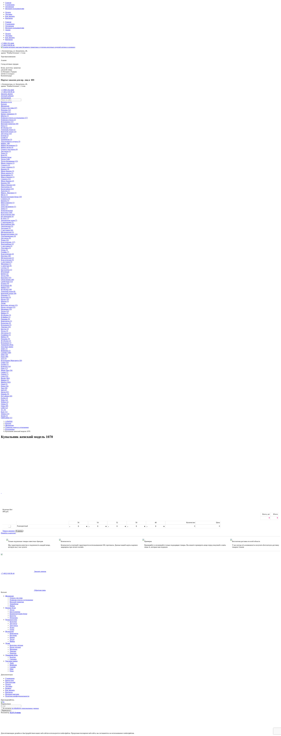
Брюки (12, 637)
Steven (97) (5, 392)
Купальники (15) (7, 122)
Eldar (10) (4, 355)
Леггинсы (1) (6, 151)
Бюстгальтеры (15, 612)
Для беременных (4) (8, 236)
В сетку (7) (5, 218)
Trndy (12, 663)
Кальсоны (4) (6, 323)
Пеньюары (14, 618)
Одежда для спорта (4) (9, 149)
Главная (8, 3)
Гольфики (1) (6, 335)
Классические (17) (8, 242)
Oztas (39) (4, 406)
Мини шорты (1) (7, 173)
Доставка (8, 14)
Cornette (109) (6, 353)
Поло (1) (4, 126)
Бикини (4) (5, 169)
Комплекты (14, 633)
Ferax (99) (4, 356)
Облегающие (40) (7, 280)
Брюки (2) (4, 274)
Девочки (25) (6, 327)
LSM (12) (4, 408)
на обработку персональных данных (25, 708)
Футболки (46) (6, 289)
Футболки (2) (6, 341)
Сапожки (13, 659)
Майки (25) (5, 287)
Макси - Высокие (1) (8, 193)
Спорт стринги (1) (8, 167)
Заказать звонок (7, 94)
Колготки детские (16, 645)
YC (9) (3, 410)
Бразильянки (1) (7, 175)
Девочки (13, 651)
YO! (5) (3, 358)
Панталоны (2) (6, 187)
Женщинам (5, 106)
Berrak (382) (5, 378)
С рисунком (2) (6, 246)
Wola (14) (4, 400)
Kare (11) (4, 412)
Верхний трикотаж (17, 602)
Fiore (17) (4, 368)
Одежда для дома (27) (9, 108)
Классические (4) (7, 254)
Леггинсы (13, 624)
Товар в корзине (9, 531)
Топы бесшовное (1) (8, 207)
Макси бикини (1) (7, 177)
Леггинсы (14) (6, 134)
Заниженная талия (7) (9, 220)
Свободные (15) (7, 281)
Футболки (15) (6, 128)
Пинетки (13, 653)
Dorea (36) (4, 386)
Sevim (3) (4, 416)
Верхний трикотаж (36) (9, 124)
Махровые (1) (6, 264)
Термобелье (14, 604)
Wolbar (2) (4, 402)
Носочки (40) (6, 256)
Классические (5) (7, 260)
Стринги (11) (6, 179)
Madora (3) (5, 380)
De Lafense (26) (6, 396)
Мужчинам (5, 272)
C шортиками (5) (7, 222)
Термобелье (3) (6, 139)
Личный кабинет (7, 96)
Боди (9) (4, 155)
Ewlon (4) (4, 398)
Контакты (9, 18)
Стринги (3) (5, 199)
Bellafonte (13, 665)
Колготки (13, 622)
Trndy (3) (4, 349)
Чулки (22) (5, 240)
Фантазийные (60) (7, 224)
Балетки (13, 657)
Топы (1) (4, 208)
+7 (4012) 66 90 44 (7, 45)
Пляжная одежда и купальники (21, 600)
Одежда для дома (16, 598)
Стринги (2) (5, 165)
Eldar (11, 669)
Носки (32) (5, 299)
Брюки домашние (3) (8, 114)
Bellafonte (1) (5, 351)
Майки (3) (4, 313)
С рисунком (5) (6, 262)
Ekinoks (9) (5, 394)
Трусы (12, 610)
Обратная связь (40, 590)
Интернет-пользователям (14, 9)
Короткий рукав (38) (8, 293)
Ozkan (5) (4, 404)
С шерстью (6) (6, 266)
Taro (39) (4, 388)
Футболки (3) (6, 315)
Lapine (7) (4, 372)
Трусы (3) (4, 331)
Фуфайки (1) (5, 317)
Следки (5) (5, 268)
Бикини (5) (5, 201)
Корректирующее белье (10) (11, 197)
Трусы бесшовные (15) (9, 161)
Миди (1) (4, 195)
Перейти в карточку (8, 533)
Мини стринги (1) (7, 163)
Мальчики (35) (6, 309)
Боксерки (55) (6, 278)
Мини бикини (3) (7, 171)
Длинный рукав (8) (8, 291)
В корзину (19, 531)
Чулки (12, 627)
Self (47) (4, 390)
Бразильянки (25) (7, 189)
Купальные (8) (6, 285)
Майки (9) (4, 337)
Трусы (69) (5, 276)
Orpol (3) (4, 384)
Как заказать (10, 16)
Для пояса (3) (6, 248)
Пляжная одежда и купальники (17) (14, 118)
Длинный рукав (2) (8, 130)
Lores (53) (4, 376)
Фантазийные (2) (7, 244)
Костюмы (13, 635)
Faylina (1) (4, 364)
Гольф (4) (4, 137)
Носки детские (15, 647)
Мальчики (13, 649)
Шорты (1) (5, 116)
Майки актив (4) (7, 147)
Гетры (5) (4, 250)
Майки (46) (5, 143)
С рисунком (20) (7, 230)
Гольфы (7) (5, 252)
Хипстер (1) (5, 191)
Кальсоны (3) (6, 297)
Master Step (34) (6, 370)
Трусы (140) (5, 159)
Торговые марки (7, 347)
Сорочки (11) (6, 112)
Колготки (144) (6, 212)
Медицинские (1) (7, 258)
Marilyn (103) (6, 382)
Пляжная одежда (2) (8, 120)
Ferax (12, 671)
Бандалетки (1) (6, 270)
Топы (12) (4, 205)
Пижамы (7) (5, 295)
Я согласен (21, 708)
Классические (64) (8, 214)
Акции (7, 30)
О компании (9, 5)
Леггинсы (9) (6, 238)
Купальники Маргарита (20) (11, 360)
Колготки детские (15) (9, 305)
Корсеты (13, 616)
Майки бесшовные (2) (9, 145)
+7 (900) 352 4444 (7, 43)
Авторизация (6, 98)
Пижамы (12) (6, 110)
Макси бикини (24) (8, 185)
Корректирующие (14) (9, 234)
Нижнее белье (6, 157)
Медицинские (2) (7, 232)
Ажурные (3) (6, 228)
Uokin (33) (5, 362)
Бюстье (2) (5, 329)
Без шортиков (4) (7, 216)
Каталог (4, 104)
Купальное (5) (6, 325)
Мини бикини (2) (7, 181)
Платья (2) (5, 135)
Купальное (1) (6, 343)
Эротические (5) (7, 226)
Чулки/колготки (7, 210)
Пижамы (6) (5, 319)
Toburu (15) (5, 414)
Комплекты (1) (6, 321)
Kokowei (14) (6, 366)
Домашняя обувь (7, 345)
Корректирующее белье (18, 614)
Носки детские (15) (8, 307)
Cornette (13, 667)
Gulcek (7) (4, 374)
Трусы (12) (5, 311)
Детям (3, 303)
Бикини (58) (5, 183)
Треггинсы (14, 625)
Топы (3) (4, 153)
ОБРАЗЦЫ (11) (6, 418)
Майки (12, 606)
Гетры (12, 629)
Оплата (8, 12)
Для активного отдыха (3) (10, 141)
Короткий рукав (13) (8, 132)
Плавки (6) (5, 283)
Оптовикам (9, 7)
